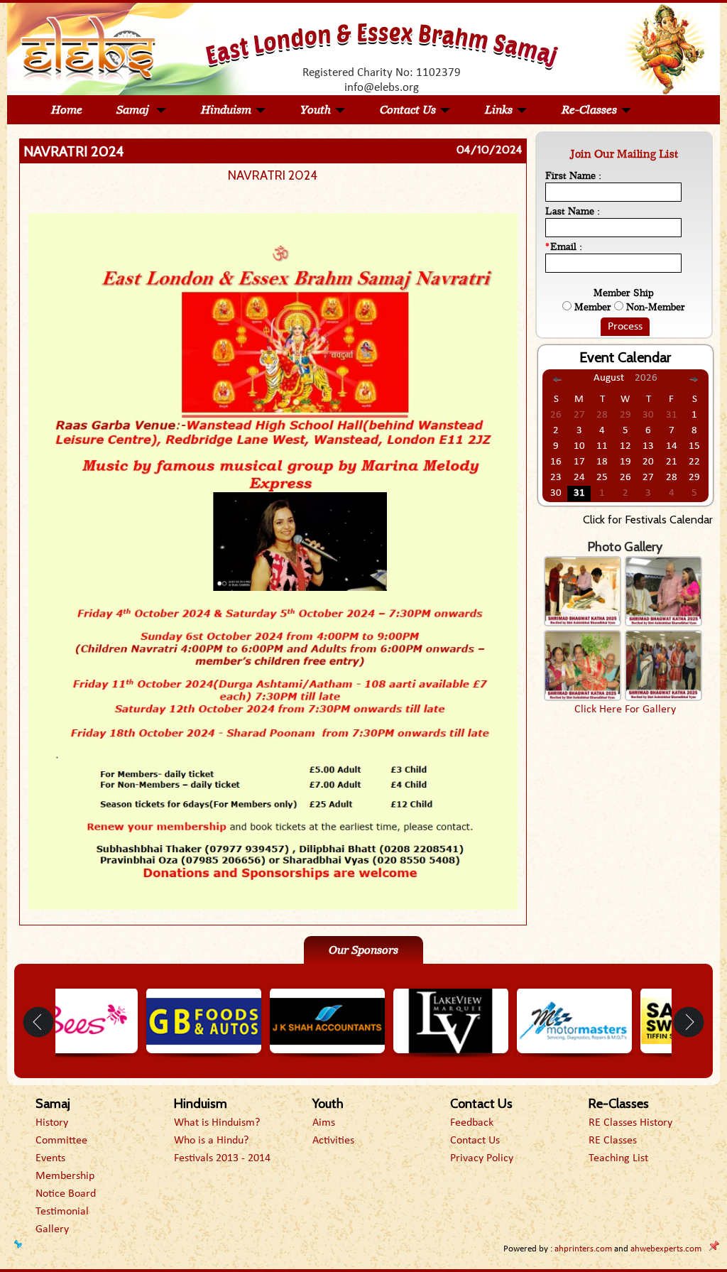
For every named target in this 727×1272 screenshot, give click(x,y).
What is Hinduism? (217, 1123)
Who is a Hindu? (211, 1140)
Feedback (471, 1123)
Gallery (52, 1229)
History (51, 1123)
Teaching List (618, 1158)
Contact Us (408, 109)
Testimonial (62, 1211)
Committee (61, 1140)
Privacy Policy (481, 1158)
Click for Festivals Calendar (648, 519)
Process (625, 326)
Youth (315, 109)
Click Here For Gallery (625, 709)
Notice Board (65, 1194)
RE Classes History (630, 1123)
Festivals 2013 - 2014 (222, 1158)
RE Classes (613, 1140)
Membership (64, 1176)
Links (499, 109)
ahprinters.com (583, 1249)
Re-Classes (589, 109)
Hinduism (226, 109)
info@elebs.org (381, 88)
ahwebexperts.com (665, 1249)
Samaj (134, 109)
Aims (323, 1123)
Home (66, 109)
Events (50, 1158)
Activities (333, 1140)
